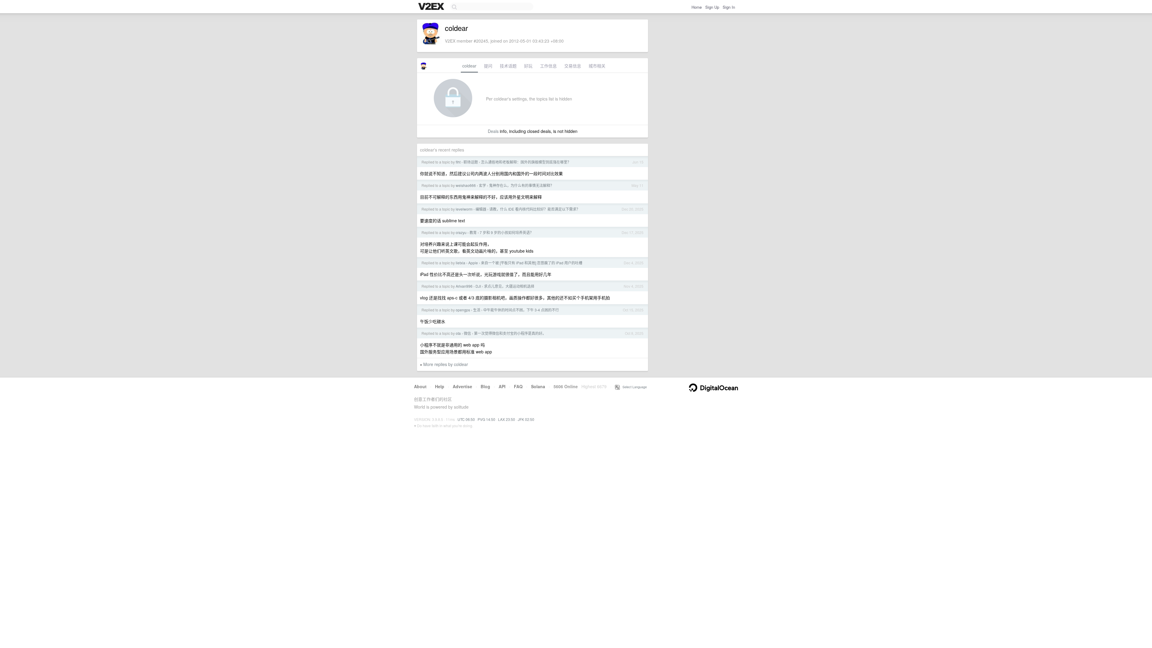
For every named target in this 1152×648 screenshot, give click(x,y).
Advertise (462, 386)
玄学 (482, 185)
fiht (458, 161)
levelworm (464, 209)
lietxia (460, 262)
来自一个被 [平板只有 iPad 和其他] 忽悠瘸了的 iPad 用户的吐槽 (531, 262)
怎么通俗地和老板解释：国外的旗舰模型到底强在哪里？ (526, 161)
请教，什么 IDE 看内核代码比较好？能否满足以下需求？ (534, 209)
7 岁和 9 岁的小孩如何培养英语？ (506, 232)
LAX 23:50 (506, 419)
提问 (488, 66)
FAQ (518, 386)
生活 (476, 309)
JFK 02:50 (526, 419)
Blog (485, 386)
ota (458, 333)
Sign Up (712, 7)
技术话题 (508, 66)
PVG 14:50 (486, 419)
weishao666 (466, 185)
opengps (463, 309)
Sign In (729, 7)
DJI (478, 286)
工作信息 (548, 66)
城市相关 (597, 66)
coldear (469, 66)
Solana (538, 386)
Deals (493, 131)
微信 (467, 333)
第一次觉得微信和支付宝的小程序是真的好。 (510, 333)
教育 (473, 232)
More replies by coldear (445, 364)
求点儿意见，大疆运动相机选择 (509, 286)
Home (697, 7)
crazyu (461, 232)
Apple (473, 262)
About (420, 386)
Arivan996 (464, 286)
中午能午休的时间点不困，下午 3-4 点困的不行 (521, 309)
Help (439, 386)
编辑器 (481, 209)
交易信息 (572, 66)
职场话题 (471, 161)
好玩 (528, 66)
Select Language (633, 386)
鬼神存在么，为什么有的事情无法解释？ (521, 185)
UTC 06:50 (466, 419)
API (502, 386)
